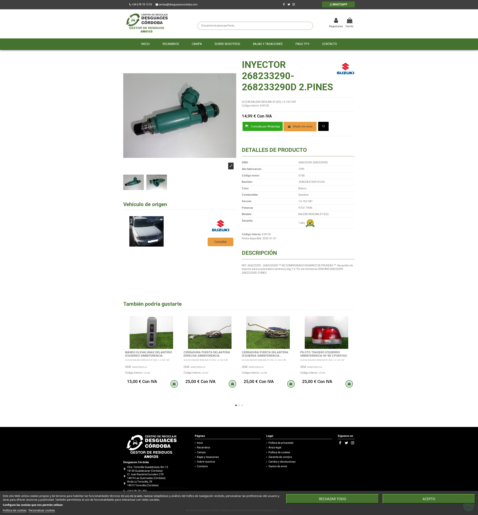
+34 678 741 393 (137, 490)
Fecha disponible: (252, 238)
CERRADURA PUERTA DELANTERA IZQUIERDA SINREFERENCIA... (265, 354)
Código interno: (251, 105)
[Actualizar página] (316, 20)
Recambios (203, 447)
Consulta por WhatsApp (265, 126)
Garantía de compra (280, 456)
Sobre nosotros (206, 461)
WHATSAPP (339, 4)
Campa (201, 452)
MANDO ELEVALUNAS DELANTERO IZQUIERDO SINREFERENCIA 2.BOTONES (148, 356)
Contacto (202, 466)
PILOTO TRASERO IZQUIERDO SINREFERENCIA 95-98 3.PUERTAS (323, 354)
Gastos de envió (278, 466)
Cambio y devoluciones (282, 461)
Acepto (429, 499)
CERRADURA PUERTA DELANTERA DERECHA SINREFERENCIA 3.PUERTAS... (207, 356)
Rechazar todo (332, 499)
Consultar (220, 242)
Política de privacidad (281, 442)
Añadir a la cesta (302, 126)
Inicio (200, 442)
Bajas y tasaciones (208, 456)
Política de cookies (279, 452)
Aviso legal (275, 447)
